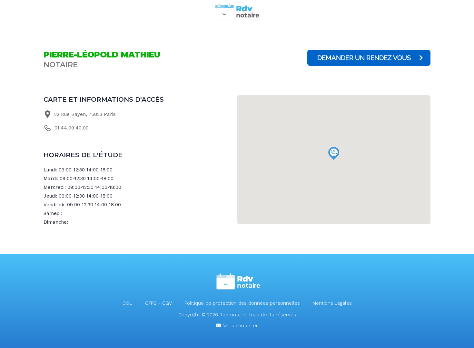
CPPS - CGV (158, 303)
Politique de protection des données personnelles (242, 303)
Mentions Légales (332, 303)
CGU (128, 303)
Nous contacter (239, 326)
